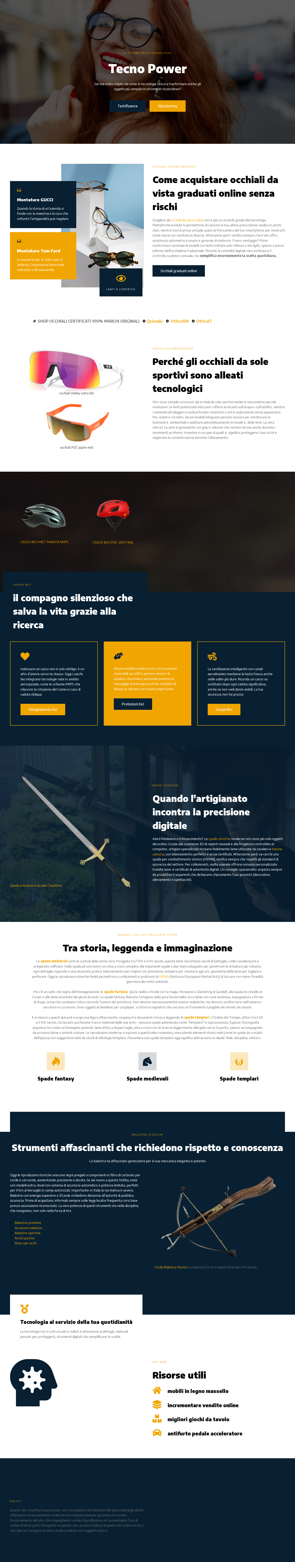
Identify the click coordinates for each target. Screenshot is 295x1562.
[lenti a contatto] (121, 278)
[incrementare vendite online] (157, 1404)
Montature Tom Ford (38, 250)
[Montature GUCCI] (19, 190)
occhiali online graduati (174, 166)
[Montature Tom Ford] (19, 241)
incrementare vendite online (203, 1405)
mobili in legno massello (198, 1391)
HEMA (164, 976)
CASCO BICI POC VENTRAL (113, 542)
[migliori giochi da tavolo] (157, 1418)
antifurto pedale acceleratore (205, 1433)
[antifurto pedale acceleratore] (157, 1432)
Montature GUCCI (35, 199)
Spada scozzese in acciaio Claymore (36, 885)
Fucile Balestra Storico (171, 1267)
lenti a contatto (120, 289)
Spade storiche (165, 785)
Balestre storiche (147, 1134)
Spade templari (239, 1078)
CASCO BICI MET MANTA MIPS (44, 542)
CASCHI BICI (22, 584)
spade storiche (219, 838)
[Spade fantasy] (56, 1061)
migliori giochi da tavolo (198, 1419)
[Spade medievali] (147, 1061)
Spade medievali (147, 1078)
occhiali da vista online (187, 220)
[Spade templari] (239, 1061)
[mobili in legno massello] (157, 1390)
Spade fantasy (56, 1078)
